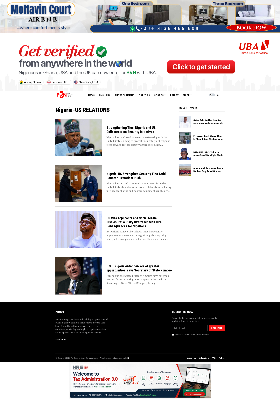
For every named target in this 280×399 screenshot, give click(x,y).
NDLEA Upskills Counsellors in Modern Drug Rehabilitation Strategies (208, 171)
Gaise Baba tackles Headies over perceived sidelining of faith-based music (207, 123)
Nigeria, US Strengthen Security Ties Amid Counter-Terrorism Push (136, 176)
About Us (191, 358)
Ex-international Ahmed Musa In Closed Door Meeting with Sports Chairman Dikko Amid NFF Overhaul (207, 140)
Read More (60, 339)
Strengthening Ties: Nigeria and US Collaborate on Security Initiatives (131, 130)
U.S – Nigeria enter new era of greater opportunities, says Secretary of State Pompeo (139, 268)
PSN (127, 358)
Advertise (204, 358)
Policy (222, 358)
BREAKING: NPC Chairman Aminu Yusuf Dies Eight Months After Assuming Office (208, 155)
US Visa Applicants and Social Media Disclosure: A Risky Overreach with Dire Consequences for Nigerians (134, 222)
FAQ (214, 358)
